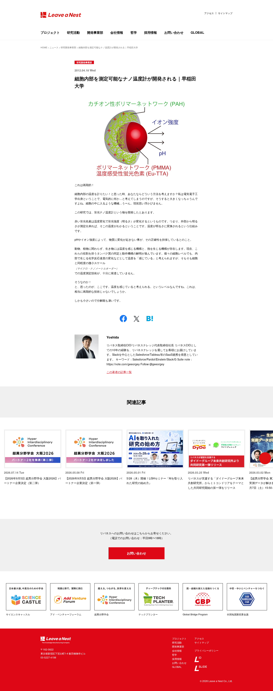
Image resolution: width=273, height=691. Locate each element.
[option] (32, 458)
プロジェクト (50, 32)
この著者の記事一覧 (119, 372)
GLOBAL (197, 32)
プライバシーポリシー (206, 650)
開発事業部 (95, 32)
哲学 (134, 32)
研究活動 (73, 32)
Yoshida (113, 337)
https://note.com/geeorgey (123, 364)
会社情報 (116, 32)
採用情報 (150, 32)
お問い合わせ (173, 32)
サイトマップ (225, 13)
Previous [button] (8, 458)
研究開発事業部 (84, 62)
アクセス (209, 13)
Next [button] (265, 458)
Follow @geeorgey (152, 364)
